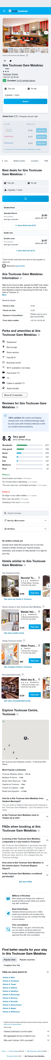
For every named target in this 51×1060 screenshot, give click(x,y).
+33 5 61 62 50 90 (11, 77)
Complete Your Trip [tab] (12, 965)
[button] (4, 11)
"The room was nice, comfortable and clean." (24, 485)
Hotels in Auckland (11, 981)
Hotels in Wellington (11, 1011)
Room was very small (15, 499)
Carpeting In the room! (15, 502)
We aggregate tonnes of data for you (19, 1035)
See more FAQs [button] (25, 881)
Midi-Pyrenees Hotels (34, 1051)
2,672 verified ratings (26, 80)
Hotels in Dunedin (10, 1001)
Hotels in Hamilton (10, 991)
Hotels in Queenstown (12, 1005)
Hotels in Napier (9, 1008)
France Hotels (13, 1051)
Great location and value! (16, 478)
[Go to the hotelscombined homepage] (18, 11)
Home (4, 1051)
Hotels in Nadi (9, 977)
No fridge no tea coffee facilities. (19, 495)
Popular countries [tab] (27, 959)
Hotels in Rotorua (10, 998)
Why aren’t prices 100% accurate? (19, 1040)
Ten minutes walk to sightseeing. (19, 481)
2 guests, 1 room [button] (12, 95)
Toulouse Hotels (12, 1056)
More (4, 294)
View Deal (35, 593)
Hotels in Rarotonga (11, 994)
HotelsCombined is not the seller (18, 1031)
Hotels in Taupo (9, 984)
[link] (18, 599)
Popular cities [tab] (9, 959)
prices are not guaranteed (12, 1024)
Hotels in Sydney (10, 987)
